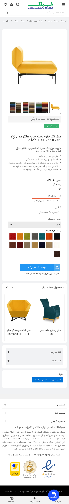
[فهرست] (63, 5)
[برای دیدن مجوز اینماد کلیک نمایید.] (48, 469)
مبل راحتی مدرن (52, 126)
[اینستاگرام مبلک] (18, 5)
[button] (12, 287)
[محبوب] (5, 5)
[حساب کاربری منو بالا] (12, 5)
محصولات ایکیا (15, 439)
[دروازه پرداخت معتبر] (15, 469)
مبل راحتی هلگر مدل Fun (50, 332)
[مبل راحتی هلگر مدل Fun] (50, 310)
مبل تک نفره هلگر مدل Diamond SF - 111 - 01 (19, 334)
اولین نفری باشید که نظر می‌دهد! (39, 274)
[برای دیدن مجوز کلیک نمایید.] (30, 469)
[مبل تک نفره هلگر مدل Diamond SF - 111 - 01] (18, 310)
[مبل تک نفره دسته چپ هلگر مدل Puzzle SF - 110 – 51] (34, 96)
